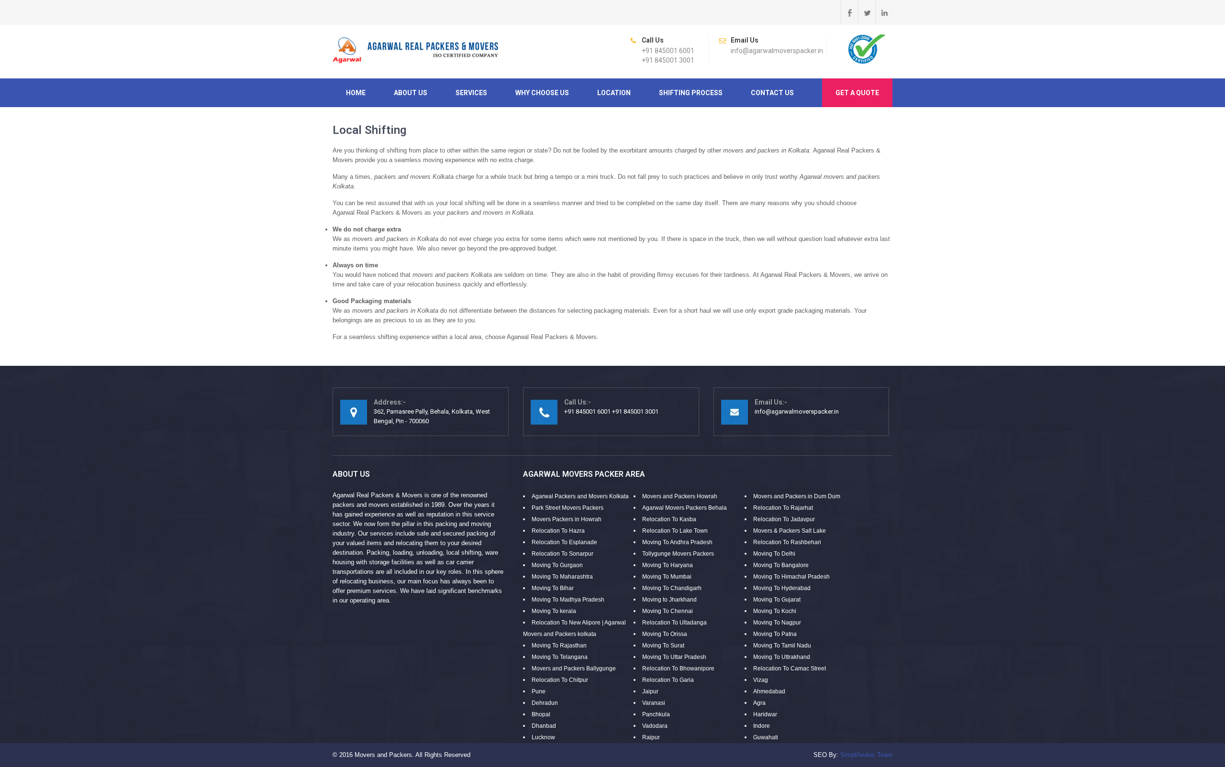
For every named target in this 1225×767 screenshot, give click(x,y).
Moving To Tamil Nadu (782, 645)
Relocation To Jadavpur (784, 519)
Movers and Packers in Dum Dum (796, 496)
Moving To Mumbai (666, 576)
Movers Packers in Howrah (566, 519)
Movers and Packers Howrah (679, 496)
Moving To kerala (554, 611)
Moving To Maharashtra (562, 576)
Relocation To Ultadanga (674, 622)
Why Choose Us (542, 93)
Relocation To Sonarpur (562, 553)
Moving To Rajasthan (559, 645)
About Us (410, 93)
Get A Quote (857, 93)
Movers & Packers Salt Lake (789, 530)
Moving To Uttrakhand (781, 657)
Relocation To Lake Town (675, 530)
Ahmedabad (769, 691)
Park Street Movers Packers (567, 507)
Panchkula (656, 714)
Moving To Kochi (774, 611)
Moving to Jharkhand (669, 599)
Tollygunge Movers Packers (678, 553)
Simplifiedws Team (866, 754)
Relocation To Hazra (558, 530)
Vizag (760, 680)
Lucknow (543, 737)
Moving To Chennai (667, 611)
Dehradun (545, 703)
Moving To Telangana (560, 657)
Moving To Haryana (667, 565)
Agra (759, 703)
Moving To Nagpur (777, 622)
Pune (539, 691)
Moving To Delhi (774, 553)
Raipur (651, 737)
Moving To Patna (775, 634)
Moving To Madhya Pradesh (568, 599)
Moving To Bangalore (781, 565)
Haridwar (765, 714)
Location (614, 93)
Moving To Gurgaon (557, 565)
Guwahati (765, 737)
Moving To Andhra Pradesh (677, 542)
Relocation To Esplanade (564, 542)
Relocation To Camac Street (789, 668)
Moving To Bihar (553, 588)
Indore (761, 726)
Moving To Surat (663, 645)
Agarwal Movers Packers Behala (684, 507)
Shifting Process (691, 93)
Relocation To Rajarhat (783, 507)
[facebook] (849, 12)
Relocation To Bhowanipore (678, 668)
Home (356, 93)
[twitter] (866, 12)
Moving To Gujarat (777, 599)
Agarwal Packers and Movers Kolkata (580, 496)
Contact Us (772, 93)
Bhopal (541, 714)
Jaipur (650, 691)
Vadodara (655, 726)
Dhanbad (544, 726)
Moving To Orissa (664, 634)
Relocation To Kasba (669, 519)
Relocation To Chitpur (560, 680)
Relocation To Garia (668, 680)
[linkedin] (883, 12)
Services (471, 93)
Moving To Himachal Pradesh (791, 576)
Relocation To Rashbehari (787, 542)
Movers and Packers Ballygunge (574, 668)
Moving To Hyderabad (782, 588)
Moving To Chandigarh (672, 588)
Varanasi (653, 703)
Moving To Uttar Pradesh (674, 657)
